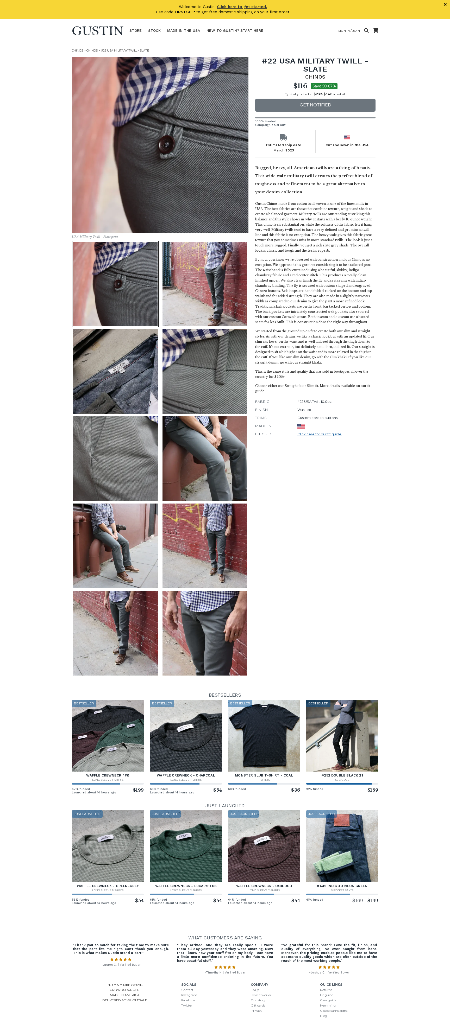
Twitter (186, 1005)
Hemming (328, 1005)
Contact (187, 990)
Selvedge (342, 779)
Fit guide (326, 995)
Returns (326, 990)
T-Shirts (264, 779)
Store (135, 30)
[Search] (366, 30)
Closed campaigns (333, 1011)
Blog (323, 1016)
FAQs (255, 990)
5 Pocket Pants (342, 890)
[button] (160, 145)
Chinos (77, 50)
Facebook (188, 1000)
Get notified (315, 105)
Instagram (189, 995)
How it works (261, 995)
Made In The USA (183, 30)
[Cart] (375, 30)
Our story (258, 1000)
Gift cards (258, 1005)
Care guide (328, 1000)
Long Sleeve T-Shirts (107, 779)
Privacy (256, 1011)
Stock (154, 30)
